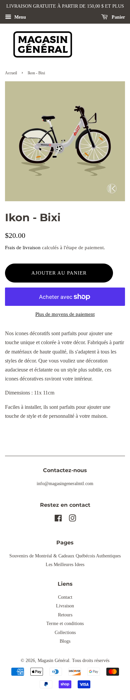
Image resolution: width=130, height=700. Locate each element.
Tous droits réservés (90, 660)
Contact (65, 597)
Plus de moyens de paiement (65, 314)
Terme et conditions (65, 623)
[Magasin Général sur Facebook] (58, 519)
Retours (65, 614)
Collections (65, 632)
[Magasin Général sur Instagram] (72, 519)
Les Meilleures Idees (65, 564)
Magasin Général (53, 660)
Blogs (65, 641)
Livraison (65, 605)
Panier (117, 17)
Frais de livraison (23, 247)
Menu (19, 17)
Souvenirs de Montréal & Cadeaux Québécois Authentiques (65, 555)
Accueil (11, 73)
